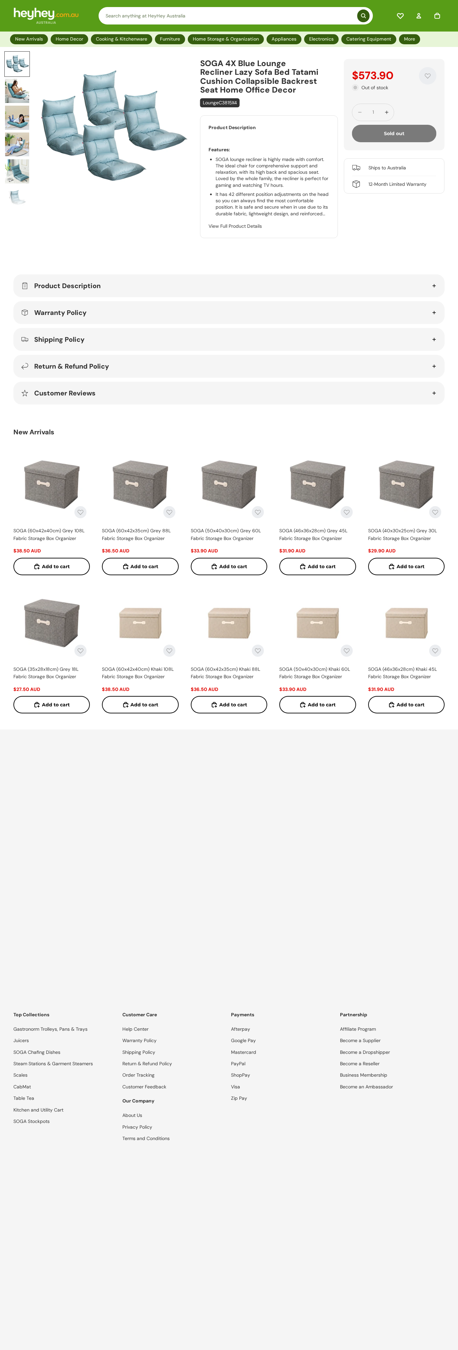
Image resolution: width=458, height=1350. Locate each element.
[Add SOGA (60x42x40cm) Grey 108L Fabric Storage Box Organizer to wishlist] (80, 512)
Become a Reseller (360, 1064)
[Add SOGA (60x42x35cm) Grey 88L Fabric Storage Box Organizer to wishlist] (169, 512)
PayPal (238, 1064)
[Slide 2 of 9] (17, 91)
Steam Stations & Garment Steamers (53, 1064)
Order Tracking (138, 1075)
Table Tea (23, 1098)
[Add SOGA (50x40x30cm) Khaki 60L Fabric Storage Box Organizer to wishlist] (347, 651)
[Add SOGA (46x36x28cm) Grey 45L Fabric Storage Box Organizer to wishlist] (347, 512)
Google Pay (243, 1040)
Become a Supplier (360, 1040)
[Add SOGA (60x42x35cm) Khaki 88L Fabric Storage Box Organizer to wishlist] (258, 651)
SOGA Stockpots (31, 1121)
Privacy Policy (137, 1127)
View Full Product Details (235, 226)
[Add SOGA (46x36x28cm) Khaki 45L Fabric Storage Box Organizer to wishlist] (435, 651)
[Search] (236, 15)
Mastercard (243, 1052)
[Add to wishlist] (428, 76)
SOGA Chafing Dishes (36, 1052)
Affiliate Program (358, 1029)
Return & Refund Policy (71, 366)
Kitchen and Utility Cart (38, 1110)
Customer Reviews (65, 393)
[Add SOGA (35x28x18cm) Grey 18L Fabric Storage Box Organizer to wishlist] (80, 651)
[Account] (418, 15)
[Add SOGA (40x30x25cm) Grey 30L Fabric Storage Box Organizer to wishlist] (435, 512)
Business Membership (363, 1075)
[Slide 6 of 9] (17, 198)
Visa (235, 1087)
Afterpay (240, 1029)
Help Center (135, 1029)
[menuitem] (411, 39)
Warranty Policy (60, 312)
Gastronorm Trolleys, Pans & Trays (50, 1029)
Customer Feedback (144, 1087)
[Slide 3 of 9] (17, 118)
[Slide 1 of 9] (17, 64)
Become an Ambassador (366, 1087)
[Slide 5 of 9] (17, 171)
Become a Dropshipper (365, 1052)
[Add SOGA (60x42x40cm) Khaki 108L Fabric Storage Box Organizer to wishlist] (169, 651)
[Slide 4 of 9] (17, 144)
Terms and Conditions (146, 1138)
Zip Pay (239, 1098)
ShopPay (240, 1075)
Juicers (21, 1040)
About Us (132, 1115)
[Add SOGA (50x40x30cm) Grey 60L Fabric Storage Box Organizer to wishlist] (258, 512)
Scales (20, 1075)
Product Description (67, 285)
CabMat (22, 1087)
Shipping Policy (59, 339)
